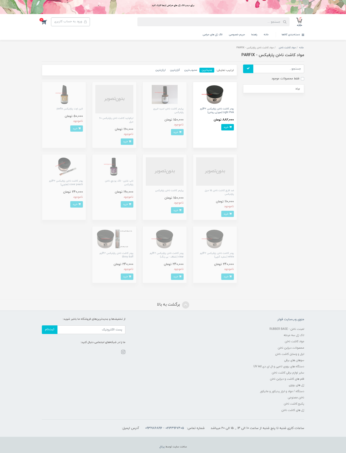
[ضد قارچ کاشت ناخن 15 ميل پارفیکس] (215, 171)
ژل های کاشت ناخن (292, 410)
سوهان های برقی (294, 360)
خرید (226, 127)
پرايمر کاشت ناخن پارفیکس (169, 190)
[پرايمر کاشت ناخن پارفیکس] (165, 171)
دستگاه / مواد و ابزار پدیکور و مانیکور (282, 391)
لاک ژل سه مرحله (294, 335)
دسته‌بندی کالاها (291, 34)
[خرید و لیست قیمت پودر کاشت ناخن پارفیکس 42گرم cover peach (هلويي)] (64, 166)
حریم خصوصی (237, 34)
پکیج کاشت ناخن (294, 404)
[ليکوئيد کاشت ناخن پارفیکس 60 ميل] (114, 99)
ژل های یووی (296, 385)
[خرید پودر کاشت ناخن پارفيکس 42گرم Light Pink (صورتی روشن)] (215, 94)
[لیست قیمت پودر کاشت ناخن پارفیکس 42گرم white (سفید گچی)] (215, 239)
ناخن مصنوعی (296, 398)
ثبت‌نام (49, 329)
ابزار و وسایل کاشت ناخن (289, 354)
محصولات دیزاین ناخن (291, 348)
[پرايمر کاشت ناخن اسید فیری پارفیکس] (165, 94)
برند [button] (297, 89)
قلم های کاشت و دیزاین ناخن (287, 379)
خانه (266, 34)
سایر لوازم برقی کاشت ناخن (288, 373)
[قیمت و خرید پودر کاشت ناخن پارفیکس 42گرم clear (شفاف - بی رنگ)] (165, 239)
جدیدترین (207, 70)
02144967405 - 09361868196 (164, 428)
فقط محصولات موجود (285, 79)
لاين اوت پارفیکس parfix (70, 108)
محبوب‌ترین (190, 70)
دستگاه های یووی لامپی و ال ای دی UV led (278, 366)
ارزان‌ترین (160, 70)
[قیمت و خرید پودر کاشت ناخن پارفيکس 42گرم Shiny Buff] (114, 239)
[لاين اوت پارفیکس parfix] (64, 94)
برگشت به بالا (169, 304)
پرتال (162, 447)
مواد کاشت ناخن (294, 341)
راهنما (254, 34)
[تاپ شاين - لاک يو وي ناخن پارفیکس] (114, 166)
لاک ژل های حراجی (212, 34)
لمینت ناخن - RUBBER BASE (287, 329)
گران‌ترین (175, 70)
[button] (46, 21)
